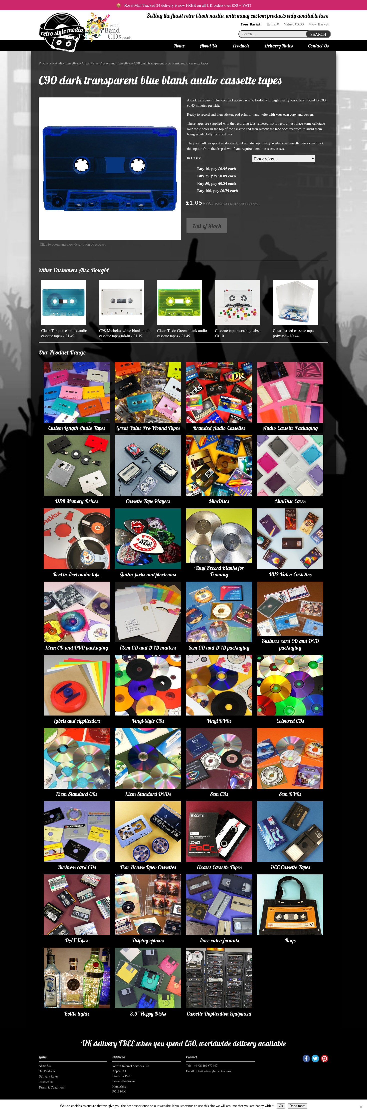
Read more (297, 1106)
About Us (208, 46)
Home (179, 46)
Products (240, 46)
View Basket (318, 23)
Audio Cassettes (66, 63)
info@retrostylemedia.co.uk (213, 1071)
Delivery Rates (278, 46)
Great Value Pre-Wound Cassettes (106, 63)
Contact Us (318, 46)
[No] (360, 1106)
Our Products (47, 1071)
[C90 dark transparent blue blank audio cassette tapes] (110, 168)
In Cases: (194, 157)
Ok (281, 1106)
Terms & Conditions (52, 1087)
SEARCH (318, 34)
